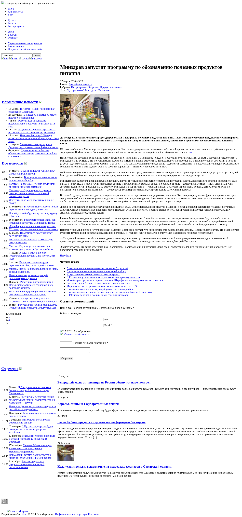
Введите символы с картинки (89, 342)
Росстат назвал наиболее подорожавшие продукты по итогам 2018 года (31, 123)
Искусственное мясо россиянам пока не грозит (93, 274)
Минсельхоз (104, 90)
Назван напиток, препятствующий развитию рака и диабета (100, 289)
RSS (6, 58)
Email (15, 58)
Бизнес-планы (16, 46)
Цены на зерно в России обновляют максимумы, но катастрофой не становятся (32, 153)
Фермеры (9, 369)
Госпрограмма (79, 87)
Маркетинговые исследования (25, 43)
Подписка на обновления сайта (25, 49)
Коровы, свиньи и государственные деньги (88, 404)
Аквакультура (15, 11)
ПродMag (65, 255)
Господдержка (16, 26)
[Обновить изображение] (74, 334)
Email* (108, 325)
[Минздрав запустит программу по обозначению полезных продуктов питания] (84, 126)
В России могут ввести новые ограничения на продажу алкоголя (103, 277)
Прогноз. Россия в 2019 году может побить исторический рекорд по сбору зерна (33, 138)
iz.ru (190, 152)
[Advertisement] (81, 487)
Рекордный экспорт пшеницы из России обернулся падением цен (103, 382)
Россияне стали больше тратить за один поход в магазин (98, 283)
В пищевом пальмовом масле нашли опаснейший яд (32, 116)
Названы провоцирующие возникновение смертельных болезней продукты (109, 292)
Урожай (12, 34)
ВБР (10, 14)
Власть (12, 23)
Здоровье (93, 87)
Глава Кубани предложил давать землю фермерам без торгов (101, 422)
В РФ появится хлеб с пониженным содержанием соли (98, 295)
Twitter (25, 58)
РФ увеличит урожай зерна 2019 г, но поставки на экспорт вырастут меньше (32, 131)
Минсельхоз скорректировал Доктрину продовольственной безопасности (33, 146)
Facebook (37, 58)
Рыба (11, 8)
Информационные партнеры (71, 514)
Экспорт (12, 37)
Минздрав (90, 90)
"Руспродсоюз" (75, 90)
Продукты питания (110, 87)
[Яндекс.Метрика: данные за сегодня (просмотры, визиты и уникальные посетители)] (17, 511)
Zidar (24, 514)
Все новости (12, 163)
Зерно (11, 31)
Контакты (93, 514)
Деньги (12, 20)
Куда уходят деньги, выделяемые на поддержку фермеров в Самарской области (114, 466)
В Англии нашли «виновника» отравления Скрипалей (31, 110)
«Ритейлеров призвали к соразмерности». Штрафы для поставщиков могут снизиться (115, 280)
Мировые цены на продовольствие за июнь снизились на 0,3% (102, 286)
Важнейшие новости (20, 102)
